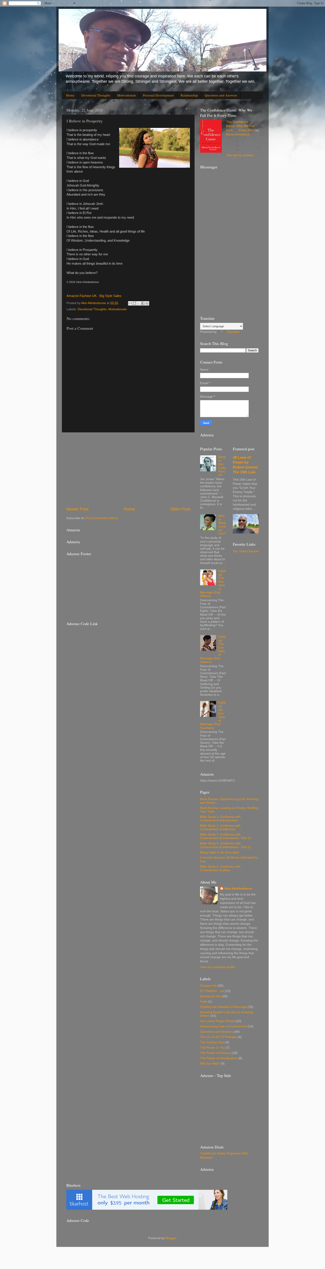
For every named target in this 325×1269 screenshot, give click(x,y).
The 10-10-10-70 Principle (218, 1037)
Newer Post (77, 509)
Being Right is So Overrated (219, 852)
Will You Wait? (210, 1063)
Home (70, 95)
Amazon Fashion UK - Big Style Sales (94, 296)
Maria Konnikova (238, 134)
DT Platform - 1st (212, 991)
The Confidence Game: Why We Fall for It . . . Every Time (240, 126)
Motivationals (126, 95)
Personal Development (158, 95)
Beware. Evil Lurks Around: (222, 466)
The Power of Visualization (218, 1058)
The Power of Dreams (215, 1053)
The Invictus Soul (212, 1042)
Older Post (180, 509)
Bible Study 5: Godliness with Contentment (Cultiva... (220, 868)
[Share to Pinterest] (147, 303)
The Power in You (212, 1047)
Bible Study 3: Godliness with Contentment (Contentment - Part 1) (225, 836)
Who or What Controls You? (222, 524)
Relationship (189, 95)
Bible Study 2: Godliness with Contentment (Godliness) (220, 827)
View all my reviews (239, 155)
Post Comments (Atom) (102, 518)
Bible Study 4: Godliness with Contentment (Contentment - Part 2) (225, 845)
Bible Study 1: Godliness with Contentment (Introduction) (220, 818)
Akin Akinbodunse (238, 888)
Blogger (171, 1238)
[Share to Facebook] (143, 303)
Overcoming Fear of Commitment (223, 1026)
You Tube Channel (246, 551)
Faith (203, 1001)
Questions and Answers (221, 95)
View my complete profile (217, 967)
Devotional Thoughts (95, 95)
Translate (232, 331)
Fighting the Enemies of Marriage (223, 1007)
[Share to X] (138, 303)
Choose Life (208, 985)
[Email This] (130, 303)
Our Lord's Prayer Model (217, 1021)
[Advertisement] (128, 469)
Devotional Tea (210, 996)
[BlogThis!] (134, 303)
